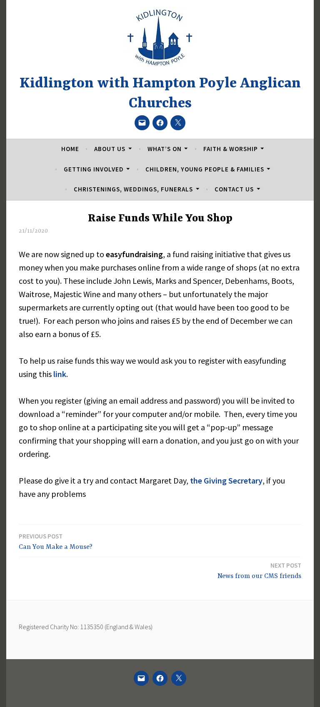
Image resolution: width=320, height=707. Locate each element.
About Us (109, 149)
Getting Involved (94, 169)
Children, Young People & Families (204, 169)
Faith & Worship (230, 149)
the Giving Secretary (226, 480)
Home (70, 149)
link (59, 374)
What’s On (165, 149)
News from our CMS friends (259, 570)
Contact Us (234, 189)
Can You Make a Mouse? (55, 541)
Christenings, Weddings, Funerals (133, 189)
